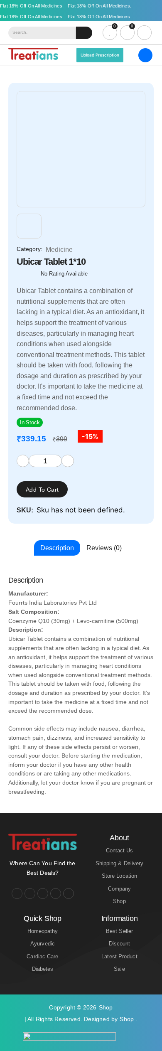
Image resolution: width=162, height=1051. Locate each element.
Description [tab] (57, 547)
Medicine (59, 249)
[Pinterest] (68, 893)
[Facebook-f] (17, 893)
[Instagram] (30, 893)
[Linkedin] (55, 893)
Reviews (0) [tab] (104, 547)
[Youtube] (42, 893)
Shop (106, 1007)
